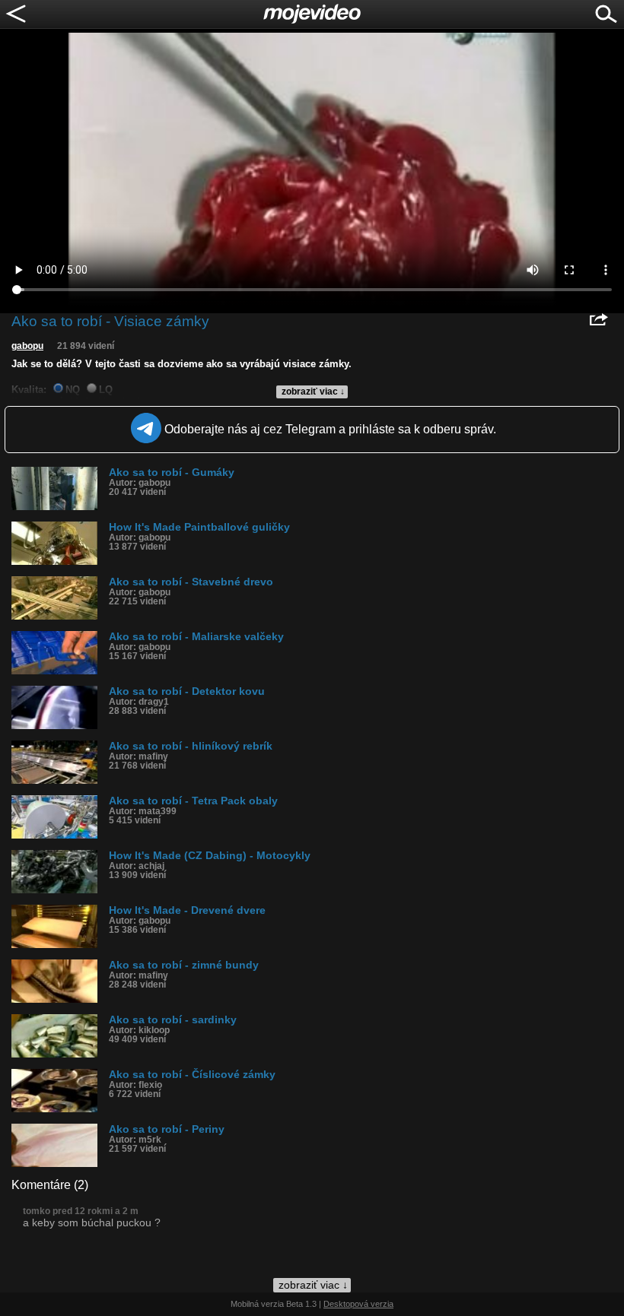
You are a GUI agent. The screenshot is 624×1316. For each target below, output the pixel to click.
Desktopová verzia (358, 1303)
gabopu (27, 345)
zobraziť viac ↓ (313, 391)
